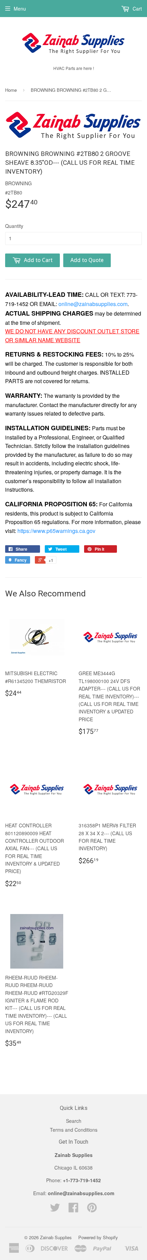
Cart (136, 8)
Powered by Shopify (98, 1237)
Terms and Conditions (73, 1129)
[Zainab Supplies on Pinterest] (92, 1209)
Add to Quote (87, 260)
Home (11, 90)
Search (73, 1120)
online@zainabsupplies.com (93, 304)
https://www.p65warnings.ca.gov (56, 531)
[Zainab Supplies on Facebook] (73, 1209)
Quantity (14, 225)
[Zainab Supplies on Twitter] (55, 1209)
